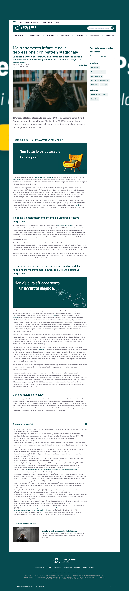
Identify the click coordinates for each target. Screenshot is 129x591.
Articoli (43, 22)
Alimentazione (35, 35)
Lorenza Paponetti (20, 62)
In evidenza (34, 22)
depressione (17, 179)
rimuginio (16, 317)
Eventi (50, 22)
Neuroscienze (94, 35)
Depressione (95, 67)
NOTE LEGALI (49, 578)
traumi (76, 205)
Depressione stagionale (98, 72)
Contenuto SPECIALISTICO (99, 95)
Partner (57, 22)
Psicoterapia (65, 35)
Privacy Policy (34, 586)
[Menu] (14, 22)
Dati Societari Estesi (75, 578)
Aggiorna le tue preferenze (23, 586)
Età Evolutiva (19, 35)
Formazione (110, 35)
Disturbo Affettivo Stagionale (99, 80)
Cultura (85, 567)
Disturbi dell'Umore (96, 76)
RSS (82, 578)
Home (20, 22)
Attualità (91, 567)
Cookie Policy (42, 586)
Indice (27, 22)
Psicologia (50, 35)
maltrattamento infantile (65, 225)
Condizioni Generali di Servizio (61, 578)
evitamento (41, 350)
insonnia (53, 315)
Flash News (94, 99)
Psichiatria (79, 35)
